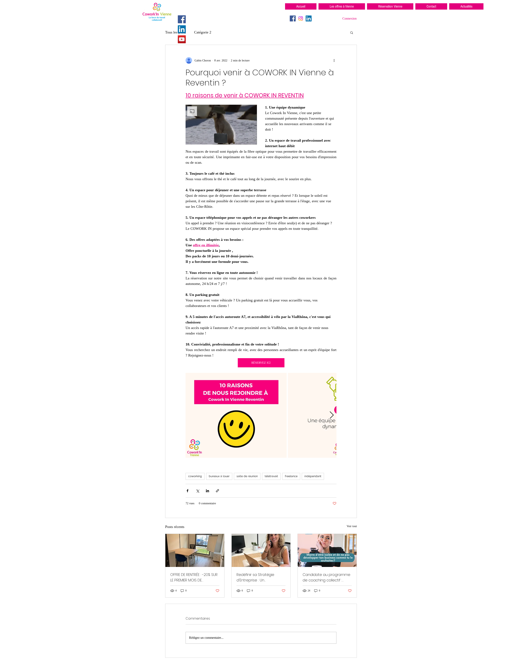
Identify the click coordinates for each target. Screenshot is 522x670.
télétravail (271, 476)
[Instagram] (301, 18)
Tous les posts (175, 32)
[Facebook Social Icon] (182, 19)
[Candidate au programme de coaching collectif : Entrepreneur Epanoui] (327, 550)
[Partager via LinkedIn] (207, 491)
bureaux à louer (219, 476)
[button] (352, 32)
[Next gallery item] (331, 415)
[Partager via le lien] (217, 491)
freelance (291, 476)
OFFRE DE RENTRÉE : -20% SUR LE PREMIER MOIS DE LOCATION (194, 577)
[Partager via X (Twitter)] (197, 491)
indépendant (312, 476)
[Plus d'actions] (334, 60)
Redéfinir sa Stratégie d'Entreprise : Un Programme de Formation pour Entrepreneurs (260, 577)
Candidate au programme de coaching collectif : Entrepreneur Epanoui (326, 577)
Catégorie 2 (202, 32)
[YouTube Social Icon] (182, 39)
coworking (195, 476)
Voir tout (352, 526)
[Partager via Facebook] (187, 491)
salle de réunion (247, 476)
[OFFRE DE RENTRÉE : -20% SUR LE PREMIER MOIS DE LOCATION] (194, 550)
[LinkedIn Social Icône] (182, 29)
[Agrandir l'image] (236, 415)
